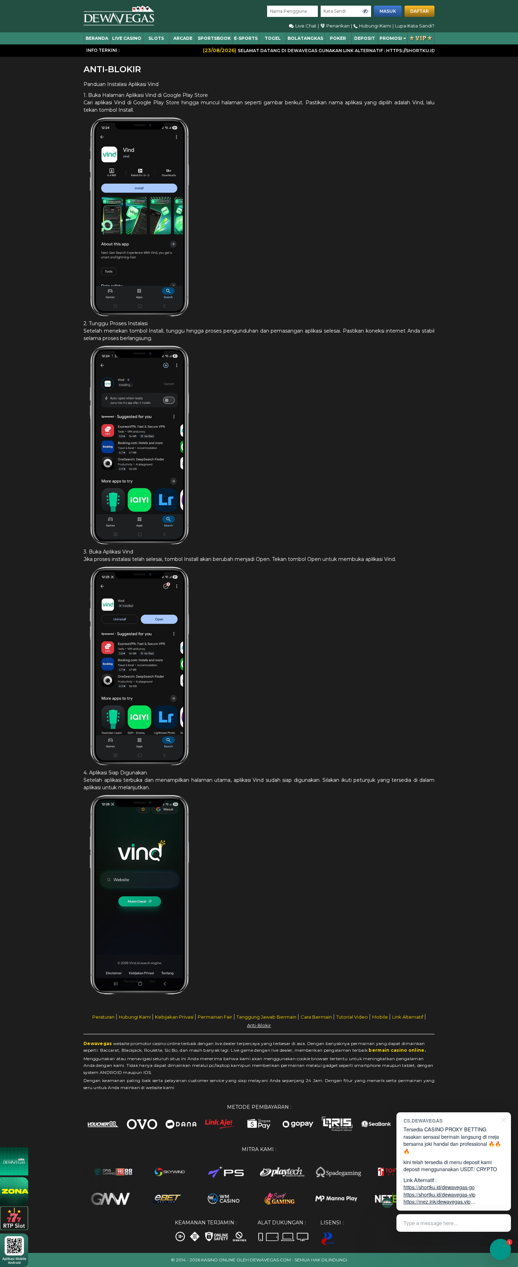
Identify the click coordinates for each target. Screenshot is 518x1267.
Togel (273, 38)
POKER (338, 38)
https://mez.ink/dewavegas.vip (436, 1201)
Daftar (419, 11)
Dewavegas (98, 1043)
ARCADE (182, 38)
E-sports (246, 38)
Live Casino (126, 38)
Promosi (391, 38)
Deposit (364, 38)
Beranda (97, 38)
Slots (156, 38)
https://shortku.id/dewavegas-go (439, 1187)
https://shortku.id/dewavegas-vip (439, 1194)
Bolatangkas (305, 38)
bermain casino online (396, 1050)
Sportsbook (214, 38)
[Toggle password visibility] (365, 11)
